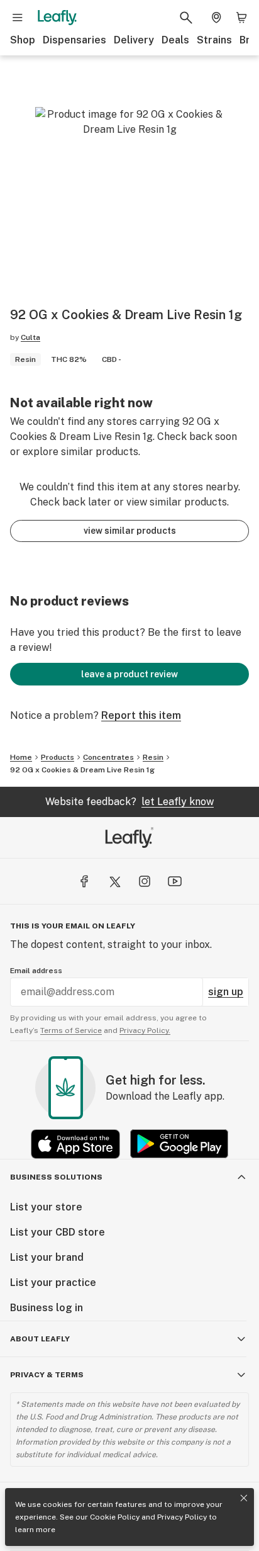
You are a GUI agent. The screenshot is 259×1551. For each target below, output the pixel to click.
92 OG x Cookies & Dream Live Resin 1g (82, 769)
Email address (36, 970)
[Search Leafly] (186, 17)
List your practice (53, 1283)
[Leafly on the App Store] (75, 1144)
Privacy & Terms (47, 1374)
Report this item (141, 715)
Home (21, 757)
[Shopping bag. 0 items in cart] (241, 17)
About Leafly (40, 1338)
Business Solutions (56, 1177)
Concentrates (108, 757)
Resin (153, 757)
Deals (175, 40)
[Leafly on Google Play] (179, 1144)
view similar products (130, 531)
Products (57, 757)
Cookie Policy (115, 1517)
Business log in (46, 1308)
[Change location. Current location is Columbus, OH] (216, 17)
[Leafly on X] (114, 881)
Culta (30, 337)
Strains (214, 40)
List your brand (47, 1257)
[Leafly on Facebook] (84, 881)
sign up (225, 992)
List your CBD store (57, 1232)
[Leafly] (57, 17)
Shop (22, 40)
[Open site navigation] (17, 17)
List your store (46, 1207)
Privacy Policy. (144, 1030)
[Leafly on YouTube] (175, 881)
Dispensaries (74, 40)
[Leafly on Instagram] (145, 881)
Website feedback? (129, 802)
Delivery (134, 40)
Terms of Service (71, 1030)
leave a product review (129, 674)
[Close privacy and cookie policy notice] (244, 1498)
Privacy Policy (182, 1517)
